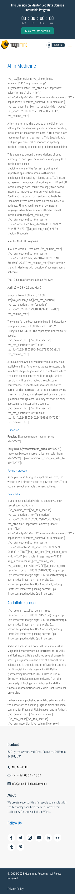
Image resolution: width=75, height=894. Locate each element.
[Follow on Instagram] (30, 838)
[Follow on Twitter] (20, 838)
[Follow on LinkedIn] (48, 838)
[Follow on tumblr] (11, 847)
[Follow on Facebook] (11, 838)
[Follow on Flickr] (57, 838)
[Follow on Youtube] (39, 838)
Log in (61, 45)
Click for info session (37, 31)
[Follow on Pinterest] (20, 847)
